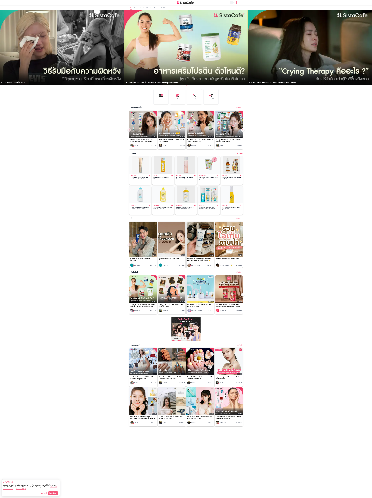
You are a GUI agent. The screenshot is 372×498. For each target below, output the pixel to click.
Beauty (136, 8)
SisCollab (164, 8)
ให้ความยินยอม (53, 493)
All (131, 8)
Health (142, 8)
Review (156, 8)
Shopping (149, 8)
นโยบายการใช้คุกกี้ (21, 489)
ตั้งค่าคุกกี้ (44, 493)
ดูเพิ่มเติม (238, 107)
